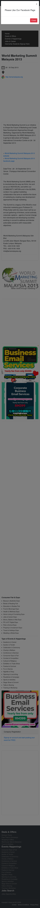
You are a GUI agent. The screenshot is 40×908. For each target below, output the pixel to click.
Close (33, 20)
